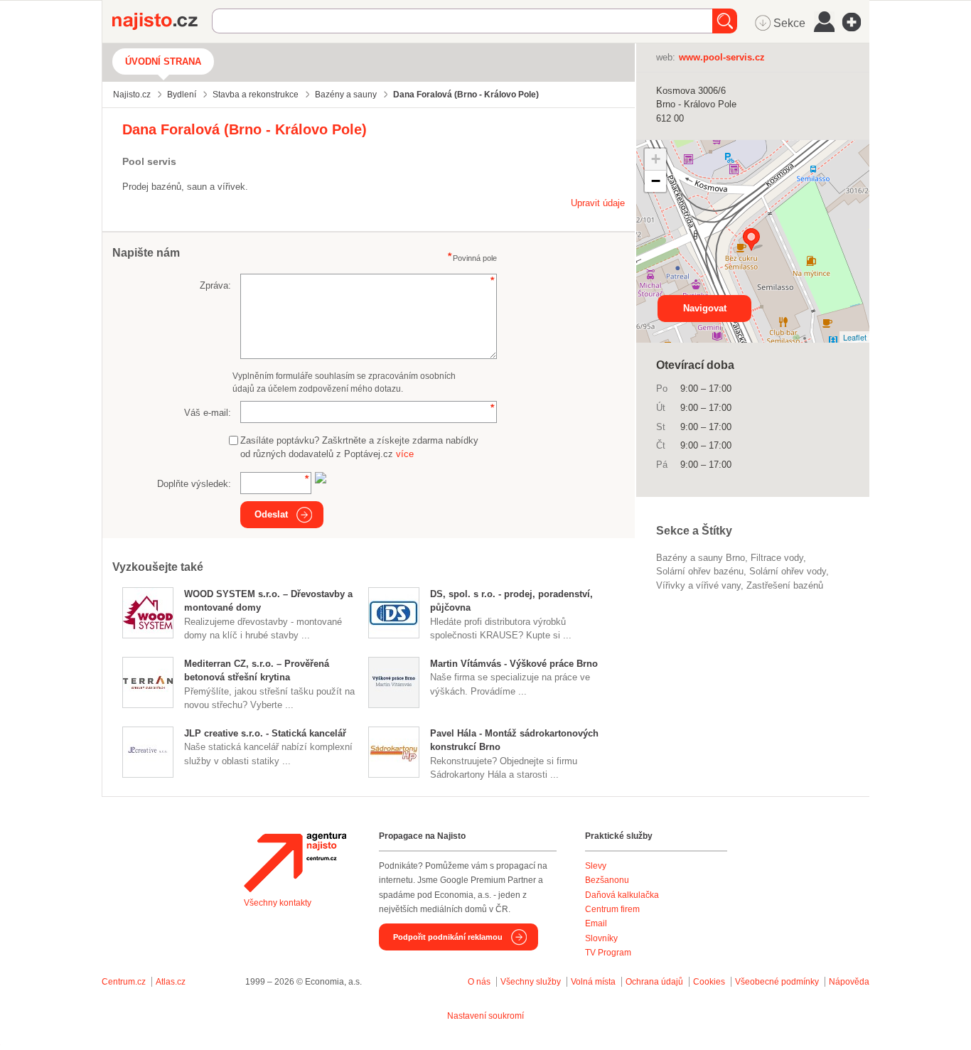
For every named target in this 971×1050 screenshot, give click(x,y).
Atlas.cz (171, 982)
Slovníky (601, 938)
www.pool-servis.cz (722, 57)
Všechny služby (531, 982)
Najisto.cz (162, 21)
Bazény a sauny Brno (700, 557)
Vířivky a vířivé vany (698, 585)
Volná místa (593, 982)
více (405, 454)
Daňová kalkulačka (622, 895)
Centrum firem (612, 909)
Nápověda (849, 982)
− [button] (655, 181)
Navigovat (704, 308)
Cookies (709, 982)
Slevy (595, 866)
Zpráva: (215, 285)
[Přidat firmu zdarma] (856, 22)
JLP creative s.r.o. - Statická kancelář (265, 733)
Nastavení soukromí (485, 1016)
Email (596, 923)
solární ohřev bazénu (700, 571)
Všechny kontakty (277, 903)
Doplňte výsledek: (194, 483)
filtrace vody (777, 557)
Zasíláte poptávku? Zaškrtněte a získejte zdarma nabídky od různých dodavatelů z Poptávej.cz (359, 447)
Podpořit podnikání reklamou (448, 937)
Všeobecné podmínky (777, 982)
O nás (479, 982)
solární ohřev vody (787, 571)
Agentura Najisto (295, 862)
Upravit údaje (598, 203)
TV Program (608, 953)
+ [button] (655, 159)
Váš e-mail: (207, 412)
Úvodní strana (163, 61)
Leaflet (855, 337)
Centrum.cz (124, 982)
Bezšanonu (607, 880)
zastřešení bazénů (784, 585)
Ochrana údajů (654, 982)
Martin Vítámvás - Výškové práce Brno (514, 663)
